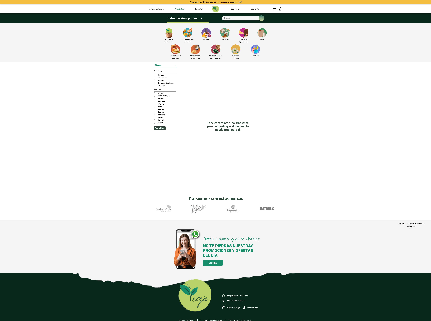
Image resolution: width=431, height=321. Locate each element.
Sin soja (161, 80)
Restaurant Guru (411, 226)
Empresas (235, 9)
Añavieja (161, 109)
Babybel (161, 112)
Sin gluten (161, 75)
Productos (179, 9)
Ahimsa (161, 98)
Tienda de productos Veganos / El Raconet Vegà (411, 223)
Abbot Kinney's (163, 96)
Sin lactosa (162, 78)
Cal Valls (161, 120)
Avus (160, 107)
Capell (160, 123)
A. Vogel (161, 93)
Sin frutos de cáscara (166, 83)
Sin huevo (161, 86)
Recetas (199, 9)
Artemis (161, 104)
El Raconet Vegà (156, 9)
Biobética (161, 115)
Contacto (255, 9)
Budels (160, 117)
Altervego (161, 101)
